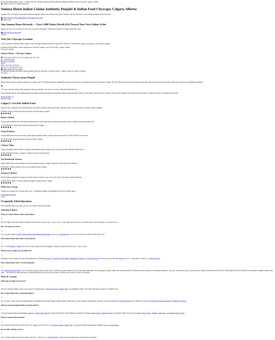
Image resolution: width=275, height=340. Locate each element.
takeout (19, 246)
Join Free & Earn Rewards (12, 32)
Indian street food (52, 289)
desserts (154, 313)
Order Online (7, 18)
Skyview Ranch (93, 258)
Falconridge (65, 258)
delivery (13, 246)
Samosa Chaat (125, 301)
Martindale (73, 258)
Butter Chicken (28, 313)
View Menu (18, 18)
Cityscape (47, 258)
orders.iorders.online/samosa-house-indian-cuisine (34, 234)
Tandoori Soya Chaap (177, 313)
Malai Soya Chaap (180, 301)
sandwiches (162, 313)
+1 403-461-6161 (9, 59)
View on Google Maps (111, 325)
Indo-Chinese (146, 313)
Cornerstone (56, 258)
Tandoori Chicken (107, 313)
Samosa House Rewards (12, 270)
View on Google (8, 61)
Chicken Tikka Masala (42, 313)
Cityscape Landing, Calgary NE (61, 325)
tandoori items (63, 289)
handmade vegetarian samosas (160, 301)
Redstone (81, 258)
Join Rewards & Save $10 (34, 18)
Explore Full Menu (9, 195)
